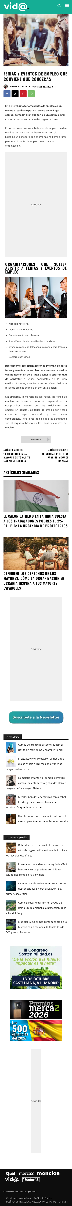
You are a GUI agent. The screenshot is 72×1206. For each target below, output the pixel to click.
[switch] (58, 608)
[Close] (65, 537)
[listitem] (36, 599)
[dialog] (36, 603)
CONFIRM (21, 664)
